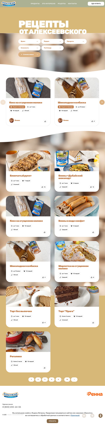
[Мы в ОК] (100, 416)
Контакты (72, 4)
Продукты (35, 4)
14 (67, 379)
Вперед (74, 379)
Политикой (75, 415)
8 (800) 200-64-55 (11, 407)
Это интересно (48, 4)
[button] (102, 102)
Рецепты (62, 4)
